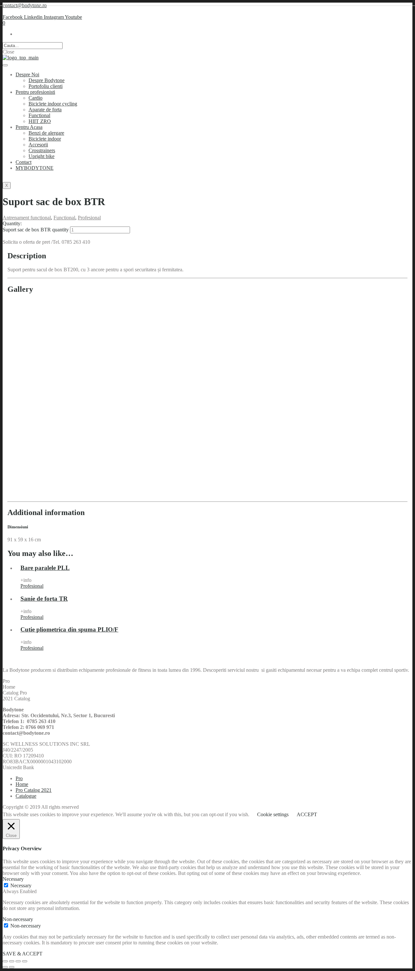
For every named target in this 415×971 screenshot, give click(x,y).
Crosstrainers (42, 150)
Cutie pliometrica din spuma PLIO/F (69, 629)
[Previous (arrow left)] (5, 967)
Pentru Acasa (29, 127)
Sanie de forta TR (44, 598)
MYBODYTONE (34, 168)
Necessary (20, 885)
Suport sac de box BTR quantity (36, 229)
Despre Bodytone (47, 80)
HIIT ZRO (40, 121)
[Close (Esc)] (5, 961)
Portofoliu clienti (46, 86)
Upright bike (41, 156)
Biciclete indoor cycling (53, 103)
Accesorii (38, 144)
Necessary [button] (13, 879)
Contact (23, 162)
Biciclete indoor (45, 138)
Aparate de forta (45, 109)
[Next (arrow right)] (11, 967)
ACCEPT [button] (307, 814)
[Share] (11, 961)
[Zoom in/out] (24, 961)
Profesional (89, 217)
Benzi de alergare (46, 133)
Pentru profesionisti (35, 92)
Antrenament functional (27, 217)
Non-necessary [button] (18, 919)
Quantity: (12, 223)
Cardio (35, 98)
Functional (39, 115)
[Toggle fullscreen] (18, 961)
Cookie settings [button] (273, 814)
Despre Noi (27, 74)
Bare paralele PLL (45, 567)
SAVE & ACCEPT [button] (22, 953)
